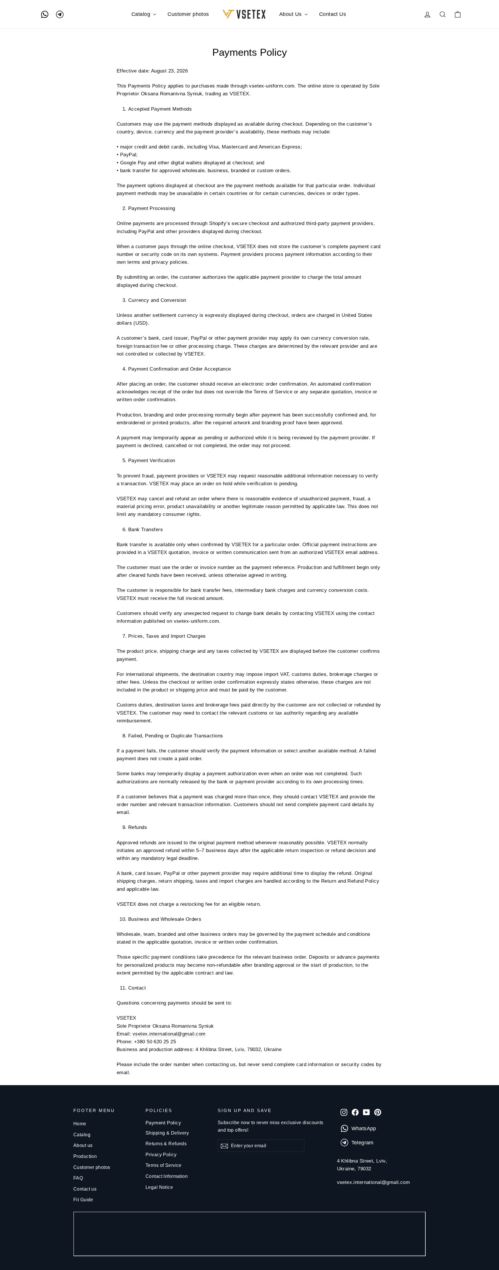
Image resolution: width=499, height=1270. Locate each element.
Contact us (84, 1189)
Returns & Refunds (166, 1143)
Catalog (141, 14)
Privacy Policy (161, 1154)
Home (79, 1123)
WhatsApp (363, 1128)
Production (85, 1156)
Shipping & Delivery (167, 1132)
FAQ (78, 1178)
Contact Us (332, 14)
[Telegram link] (59, 14)
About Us (291, 14)
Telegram (362, 1143)
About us (82, 1145)
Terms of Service (164, 1165)
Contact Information (167, 1176)
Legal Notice (159, 1187)
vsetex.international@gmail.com (169, 1034)
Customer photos (188, 14)
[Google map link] (249, 1235)
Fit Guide (83, 1199)
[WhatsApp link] (44, 14)
